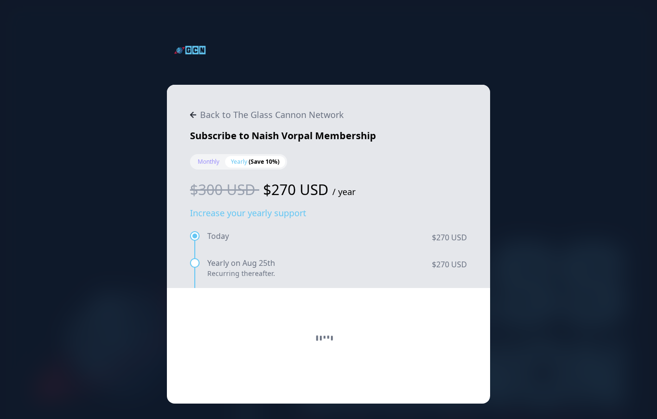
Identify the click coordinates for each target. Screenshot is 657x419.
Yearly (255, 161)
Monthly (208, 161)
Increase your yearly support (248, 213)
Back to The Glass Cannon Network (272, 114)
